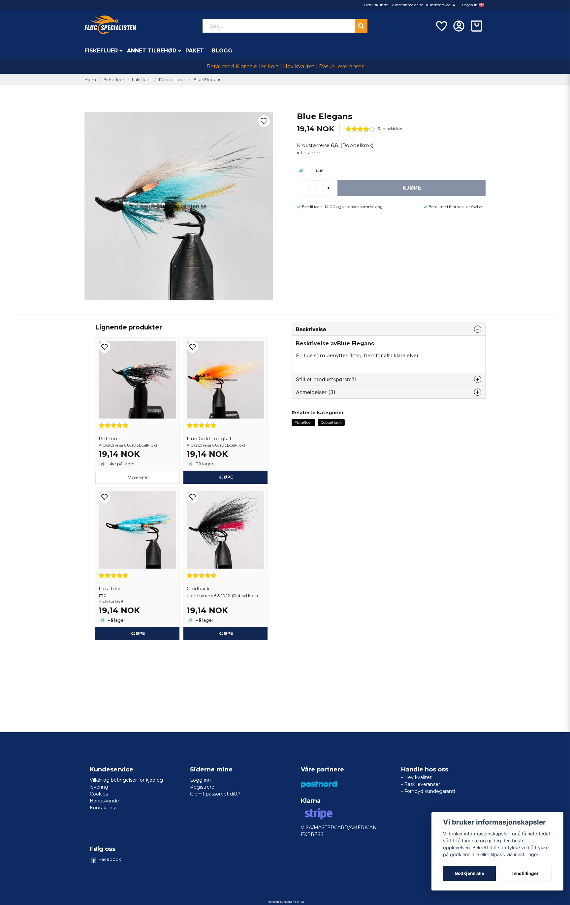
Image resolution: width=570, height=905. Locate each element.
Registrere (202, 787)
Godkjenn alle (469, 873)
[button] (482, 5)
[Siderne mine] (459, 26)
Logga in (470, 5)
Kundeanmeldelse (407, 5)
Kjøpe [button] (225, 477)
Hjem (90, 79)
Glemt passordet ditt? (215, 794)
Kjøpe (137, 633)
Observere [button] (137, 477)
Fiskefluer (101, 50)
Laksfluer (141, 79)
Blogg (222, 50)
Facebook (110, 859)
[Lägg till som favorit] (441, 26)
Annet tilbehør (151, 50)
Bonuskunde (376, 5)
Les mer (310, 153)
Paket (194, 50)
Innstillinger (525, 873)
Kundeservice (438, 5)
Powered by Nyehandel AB (285, 901)
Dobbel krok (172, 79)
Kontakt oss (103, 808)
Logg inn (200, 780)
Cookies (99, 794)
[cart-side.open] (477, 26)
